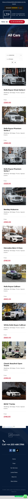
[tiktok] (17, 450)
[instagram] (14, 450)
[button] (14, 8)
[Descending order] (21, 55)
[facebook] (10, 450)
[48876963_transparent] (14, 10)
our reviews (8, 427)
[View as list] (15, 62)
